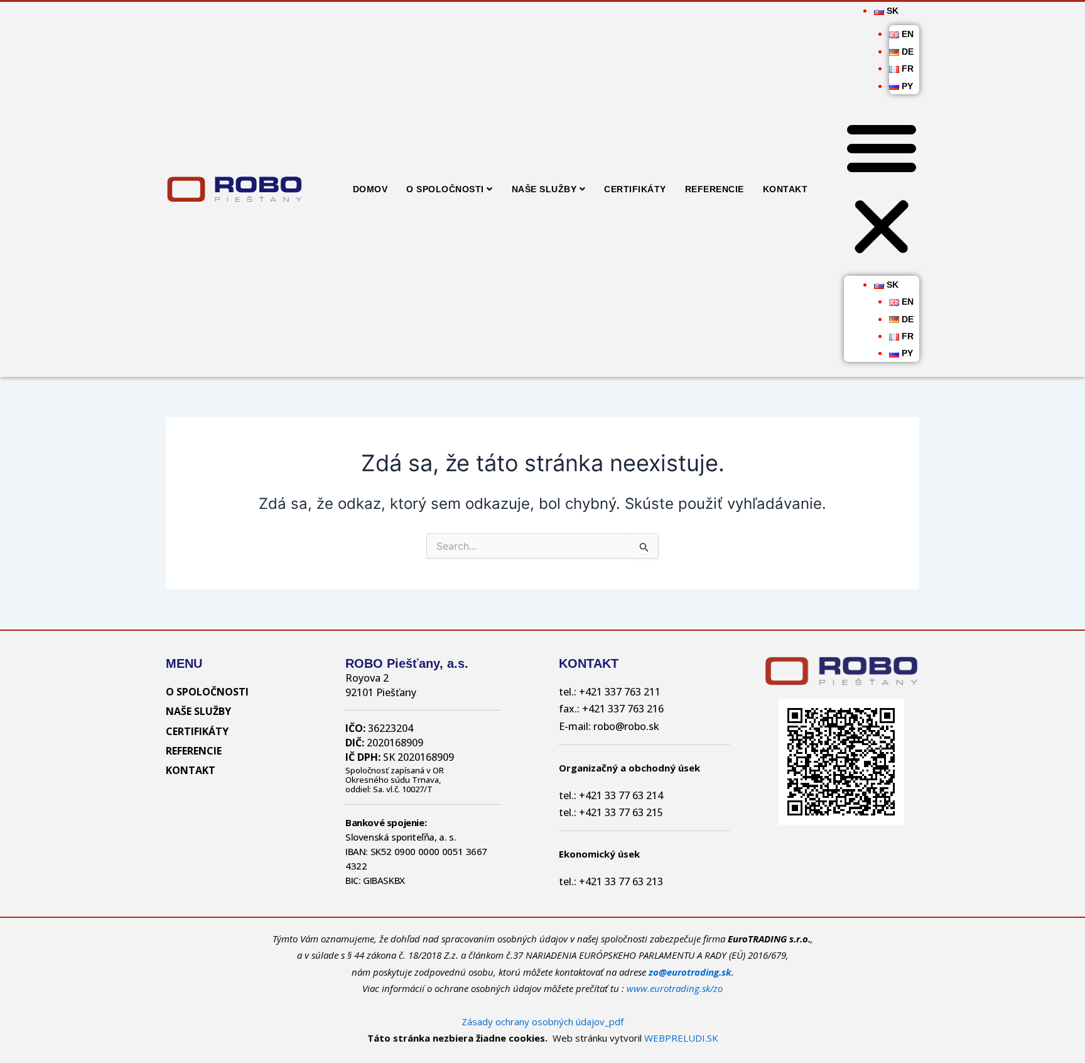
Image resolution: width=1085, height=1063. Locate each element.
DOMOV (370, 189)
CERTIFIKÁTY (635, 189)
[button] (881, 189)
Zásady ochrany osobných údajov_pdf (542, 1021)
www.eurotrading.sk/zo (675, 988)
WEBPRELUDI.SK (681, 1038)
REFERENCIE (714, 189)
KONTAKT (785, 189)
